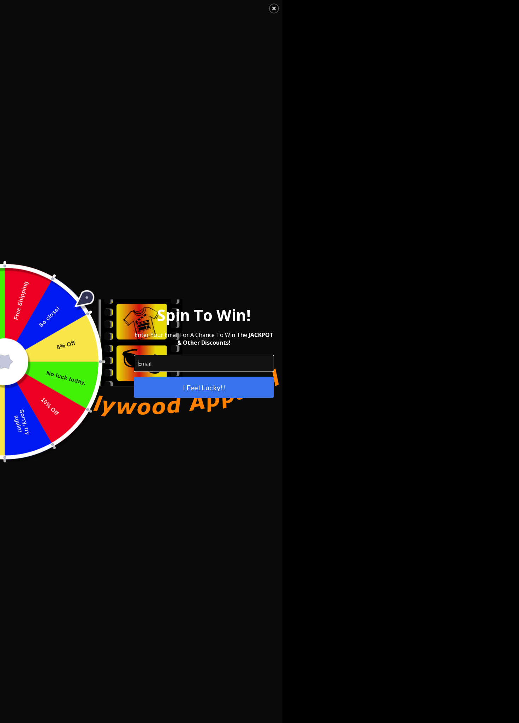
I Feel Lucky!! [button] (204, 387)
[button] (274, 8)
